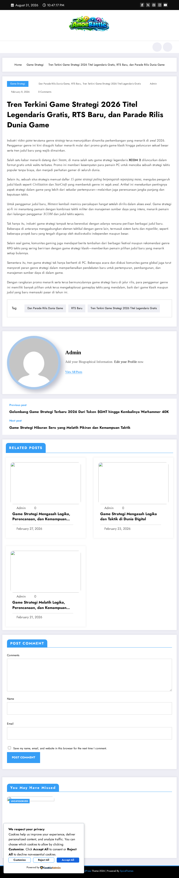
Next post (15, 420)
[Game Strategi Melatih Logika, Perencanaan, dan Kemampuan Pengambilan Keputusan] (45, 571)
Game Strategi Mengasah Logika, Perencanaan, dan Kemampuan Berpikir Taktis (41, 516)
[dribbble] (154, 5)
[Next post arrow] (168, 427)
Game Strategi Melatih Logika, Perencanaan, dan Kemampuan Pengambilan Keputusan (39, 605)
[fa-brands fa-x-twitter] (148, 5)
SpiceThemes (126, 871)
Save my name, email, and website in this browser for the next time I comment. (60, 748)
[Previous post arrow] (168, 409)
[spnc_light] (167, 47)
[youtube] (165, 5)
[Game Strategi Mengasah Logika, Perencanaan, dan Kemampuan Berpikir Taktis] (45, 483)
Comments (13, 655)
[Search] (157, 47)
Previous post (18, 405)
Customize (20, 860)
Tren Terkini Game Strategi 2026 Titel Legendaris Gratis (112, 83)
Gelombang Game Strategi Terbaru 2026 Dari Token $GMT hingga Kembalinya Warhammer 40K (89, 411)
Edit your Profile (125, 362)
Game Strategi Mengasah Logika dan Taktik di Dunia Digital (128, 516)
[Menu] (9, 47)
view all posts (73, 372)
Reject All (43, 860)
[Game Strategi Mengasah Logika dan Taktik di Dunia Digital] (133, 483)
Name (10, 699)
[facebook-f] (142, 5)
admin (153, 83)
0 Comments (44, 92)
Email (10, 724)
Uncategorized (19, 801)
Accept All (68, 860)
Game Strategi (17, 83)
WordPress (85, 871)
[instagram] (160, 5)
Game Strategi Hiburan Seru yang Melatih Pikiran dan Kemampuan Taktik (70, 427)
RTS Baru (76, 83)
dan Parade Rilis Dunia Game (54, 83)
